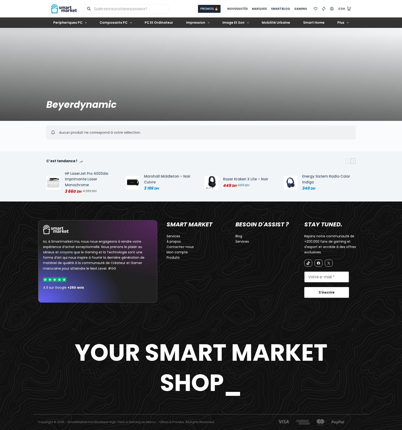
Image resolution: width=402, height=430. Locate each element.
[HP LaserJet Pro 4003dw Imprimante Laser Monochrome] (53, 183)
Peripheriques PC (67, 22)
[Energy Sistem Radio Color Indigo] (291, 183)
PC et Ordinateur (159, 22)
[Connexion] (332, 8)
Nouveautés (237, 9)
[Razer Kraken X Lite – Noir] (211, 183)
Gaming (300, 9)
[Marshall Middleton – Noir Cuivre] (132, 183)
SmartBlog (280, 9)
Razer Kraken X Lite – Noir (245, 179)
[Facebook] (318, 263)
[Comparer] (323, 8)
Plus (340, 22)
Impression (195, 22)
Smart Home (314, 22)
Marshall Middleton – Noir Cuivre (167, 179)
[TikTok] (308, 263)
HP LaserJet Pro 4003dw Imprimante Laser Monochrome (86, 179)
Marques (259, 9)
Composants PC (113, 22)
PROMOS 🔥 (209, 9)
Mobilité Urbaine (276, 22)
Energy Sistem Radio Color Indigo (326, 179)
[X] (329, 263)
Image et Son (233, 22)
